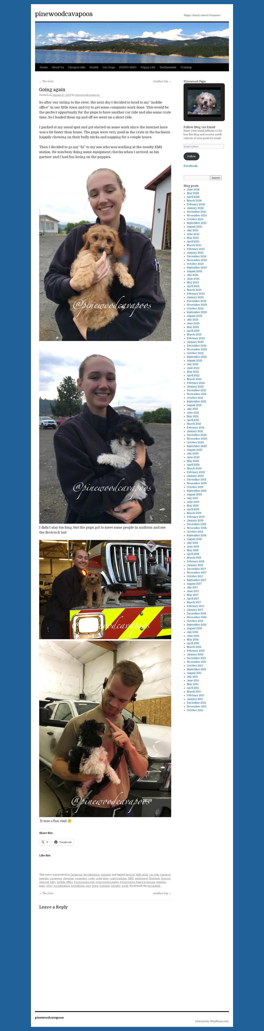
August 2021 (194, 405)
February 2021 (195, 427)
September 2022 (197, 356)
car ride (154, 874)
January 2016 (195, 654)
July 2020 (193, 453)
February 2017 (196, 606)
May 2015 (192, 684)
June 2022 (193, 368)
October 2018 (195, 531)
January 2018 (195, 565)
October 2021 (195, 397)
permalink (154, 885)
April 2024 (193, 286)
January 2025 (195, 252)
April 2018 (193, 554)
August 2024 (194, 271)
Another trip (162, 81)
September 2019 (196, 490)
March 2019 (194, 513)
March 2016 (194, 647)
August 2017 (194, 583)
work (125, 885)
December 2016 (196, 613)
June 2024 (193, 278)
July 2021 (192, 409)
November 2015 (196, 661)
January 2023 (195, 342)
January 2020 (195, 475)
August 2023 (194, 316)
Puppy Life (148, 67)
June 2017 (193, 591)
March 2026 (194, 200)
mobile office (65, 882)
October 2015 (195, 665)
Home (44, 67)
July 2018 (192, 542)
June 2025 (193, 234)
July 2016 (192, 632)
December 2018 (196, 524)
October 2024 (195, 263)
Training (186, 67)
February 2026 (196, 204)
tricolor (115, 885)
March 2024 (194, 289)
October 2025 (195, 219)
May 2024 (193, 282)
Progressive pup (84, 882)
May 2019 (193, 505)
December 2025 (196, 211)
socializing (78, 885)
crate (91, 878)
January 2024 (195, 297)
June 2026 (193, 189)
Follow (191, 156)
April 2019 (193, 509)
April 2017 (193, 598)
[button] (194, 106)
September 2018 (196, 535)
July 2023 (192, 319)
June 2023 (193, 323)
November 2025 (197, 215)
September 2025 (197, 223)
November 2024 (197, 260)
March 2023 (194, 334)
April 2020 (193, 464)
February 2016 (196, 650)
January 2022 (195, 386)
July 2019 (192, 498)
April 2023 (193, 330)
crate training (118, 878)
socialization (62, 885)
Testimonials (167, 67)
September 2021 (196, 401)
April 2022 (193, 375)
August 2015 (194, 673)
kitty (52, 882)
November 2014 (196, 706)
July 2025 (192, 230)
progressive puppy (107, 882)
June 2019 (193, 502)
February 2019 (196, 516)
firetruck (154, 878)
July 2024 (192, 275)
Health (94, 67)
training (106, 874)
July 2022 (192, 364)
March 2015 (194, 691)
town (95, 885)
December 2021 (196, 390)
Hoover (166, 878)
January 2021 (195, 431)
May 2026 (193, 193)
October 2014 (195, 710)
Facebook (190, 166)
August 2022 (194, 360)
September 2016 (196, 624)
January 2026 (195, 208)
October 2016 (195, 621)
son (88, 885)
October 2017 (195, 576)
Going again (52, 89)
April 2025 (193, 241)
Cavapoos (76, 874)
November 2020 (197, 438)
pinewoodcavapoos (64, 14)
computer (81, 878)
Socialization (92, 874)
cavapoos (56, 878)
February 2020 (196, 472)
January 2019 (195, 520)
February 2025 (196, 249)
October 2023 (195, 308)
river (49, 885)
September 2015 (196, 669)
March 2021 (194, 423)
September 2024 (197, 267)
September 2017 (196, 580)
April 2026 (193, 196)
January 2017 (195, 609)
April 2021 (193, 420)
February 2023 (196, 338)
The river (46, 81)
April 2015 (193, 688)
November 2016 (197, 617)
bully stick (142, 874)
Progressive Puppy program (137, 882)
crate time (102, 878)
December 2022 (196, 345)
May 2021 (192, 416)
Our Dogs (109, 67)
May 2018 (192, 550)
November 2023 (197, 304)
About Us (58, 67)
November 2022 (197, 349)
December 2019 (196, 479)
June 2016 (193, 635)
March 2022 (194, 379)
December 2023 (196, 301)
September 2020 (197, 446)
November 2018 (196, 528)
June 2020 (193, 457)
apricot (130, 874)
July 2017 (192, 587)
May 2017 (193, 595)
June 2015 (193, 680)
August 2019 (194, 494)
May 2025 (193, 237)
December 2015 (196, 658)
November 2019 (197, 483)
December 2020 (197, 435)
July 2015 (192, 676)
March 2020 (194, 468)
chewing (68, 878)
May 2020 (193, 461)
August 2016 (194, 628)
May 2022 (193, 371)
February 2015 (195, 695)
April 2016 (193, 643)
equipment (141, 878)
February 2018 (195, 561)
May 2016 (193, 639)
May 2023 (193, 327)
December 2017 (196, 568)
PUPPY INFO (128, 67)
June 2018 (193, 546)
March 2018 (194, 557)
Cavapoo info (76, 67)
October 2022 (195, 353)
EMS (131, 878)
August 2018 (194, 539)
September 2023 (197, 312)
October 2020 (195, 442)
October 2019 (195, 487)
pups (42, 885)
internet (44, 882)
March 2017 (194, 602)
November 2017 (197, 572)
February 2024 (196, 293)
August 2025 (194, 226)
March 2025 (194, 245)
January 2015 (195, 699)
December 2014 (196, 702)
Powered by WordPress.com (211, 1021)
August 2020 (194, 449)
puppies (161, 882)
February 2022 (196, 382)
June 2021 (193, 412)
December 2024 (196, 256)
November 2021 (196, 394)
